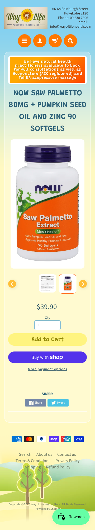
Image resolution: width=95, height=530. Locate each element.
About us (44, 454)
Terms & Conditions (33, 461)
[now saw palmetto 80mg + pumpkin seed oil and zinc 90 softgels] (67, 284)
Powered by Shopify (47, 509)
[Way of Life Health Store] (26, 18)
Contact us (66, 454)
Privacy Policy (67, 461)
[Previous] (12, 284)
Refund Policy (58, 467)
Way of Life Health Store (45, 504)
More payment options (47, 369)
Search (25, 454)
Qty (47, 317)
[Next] (83, 284)
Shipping (33, 467)
